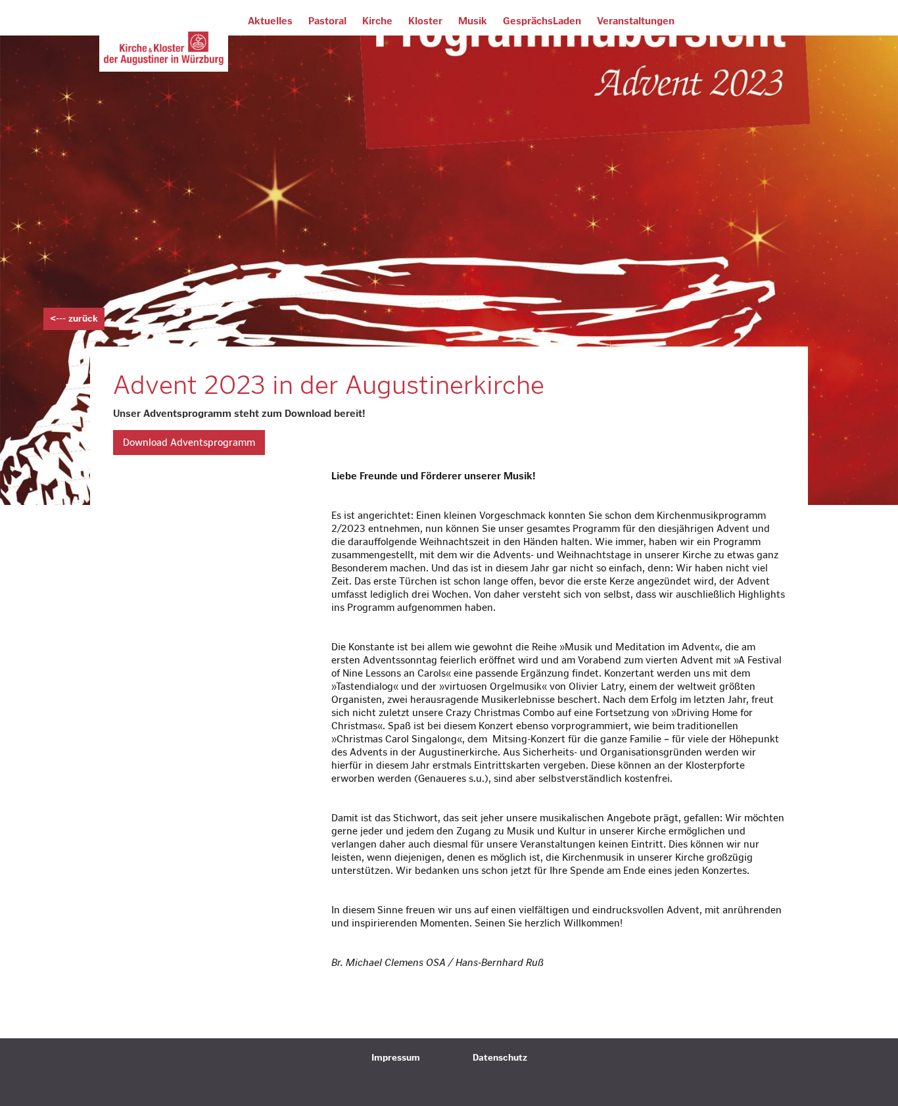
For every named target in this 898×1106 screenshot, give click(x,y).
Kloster (425, 21)
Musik (472, 21)
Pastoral (327, 21)
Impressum (395, 1057)
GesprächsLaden (542, 21)
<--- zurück (74, 318)
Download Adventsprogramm (189, 442)
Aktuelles (270, 21)
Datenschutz (500, 1057)
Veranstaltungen (635, 21)
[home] (163, 49)
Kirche (377, 21)
